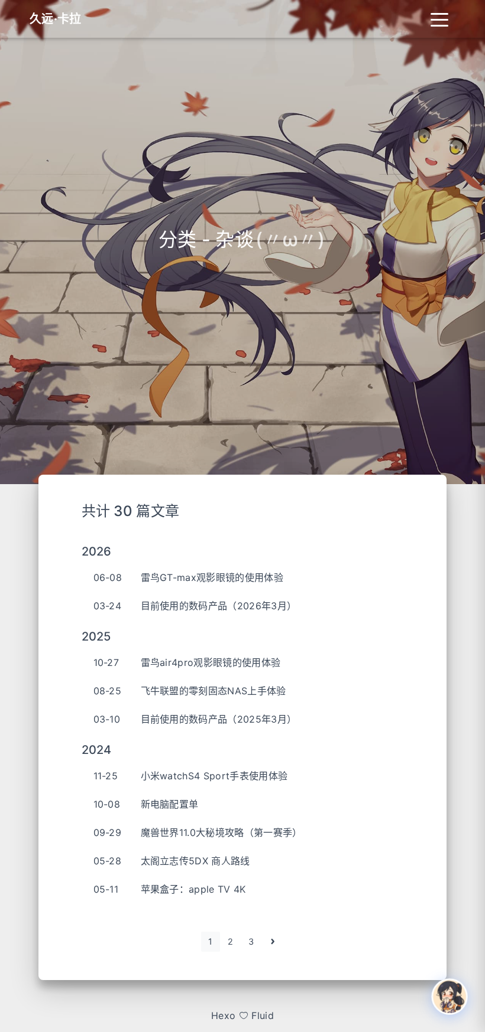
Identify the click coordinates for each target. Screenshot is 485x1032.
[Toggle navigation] (439, 19)
